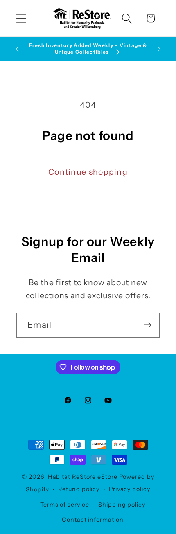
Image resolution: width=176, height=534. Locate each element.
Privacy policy (129, 489)
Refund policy (78, 489)
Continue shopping (88, 172)
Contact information (92, 519)
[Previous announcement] (17, 49)
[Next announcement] (159, 49)
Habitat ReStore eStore (82, 476)
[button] (21, 18)
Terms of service (64, 504)
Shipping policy (121, 504)
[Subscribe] (147, 325)
